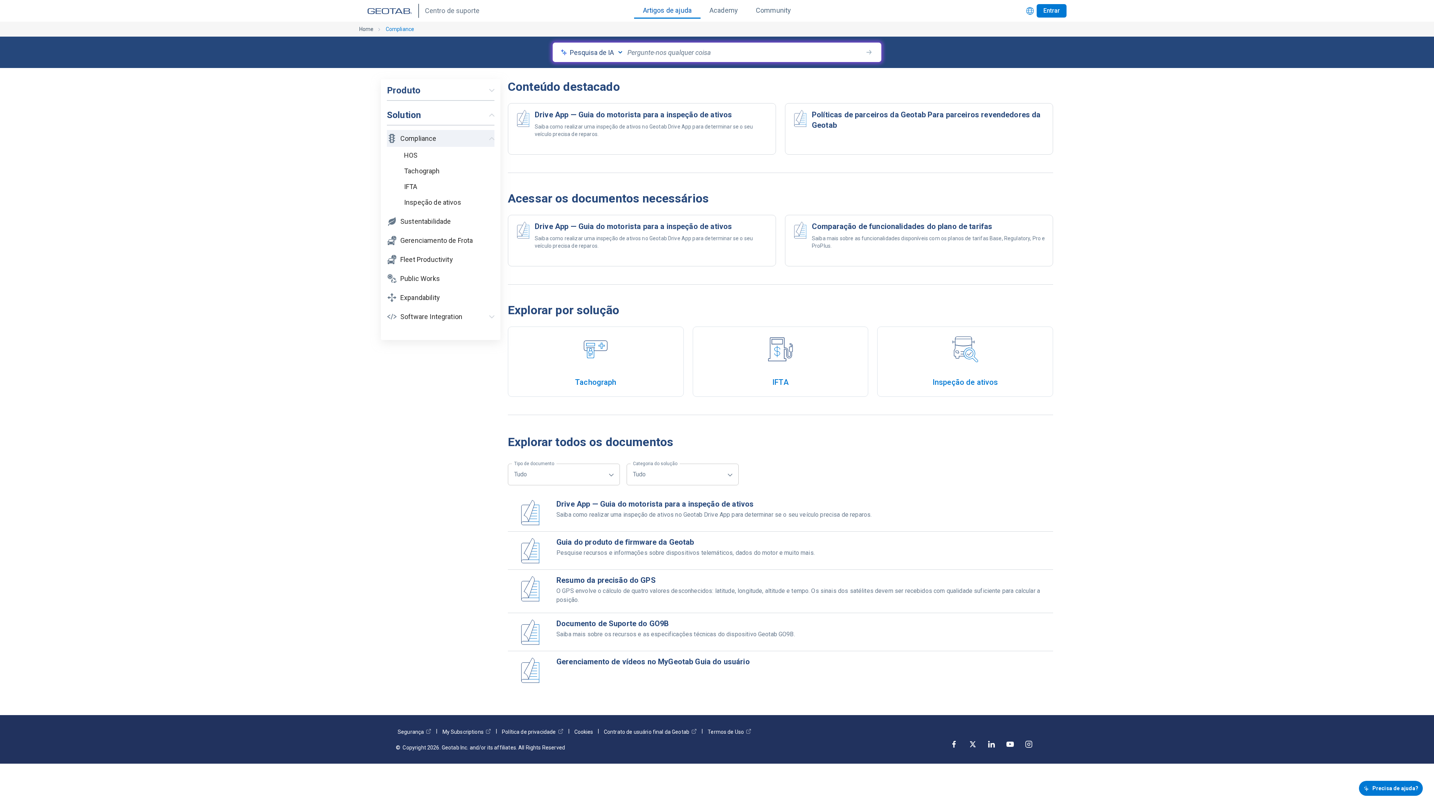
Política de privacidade (529, 732)
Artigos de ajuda (667, 10)
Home (366, 29)
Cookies (583, 732)
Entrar (1051, 10)
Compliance (400, 29)
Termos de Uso (726, 732)
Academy (724, 10)
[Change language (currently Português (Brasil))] (1030, 11)
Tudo (534, 471)
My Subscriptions (463, 732)
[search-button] (869, 52)
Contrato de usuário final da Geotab (646, 732)
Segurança (411, 732)
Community (773, 10)
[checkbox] (448, 155)
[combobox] (745, 52)
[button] (440, 170)
